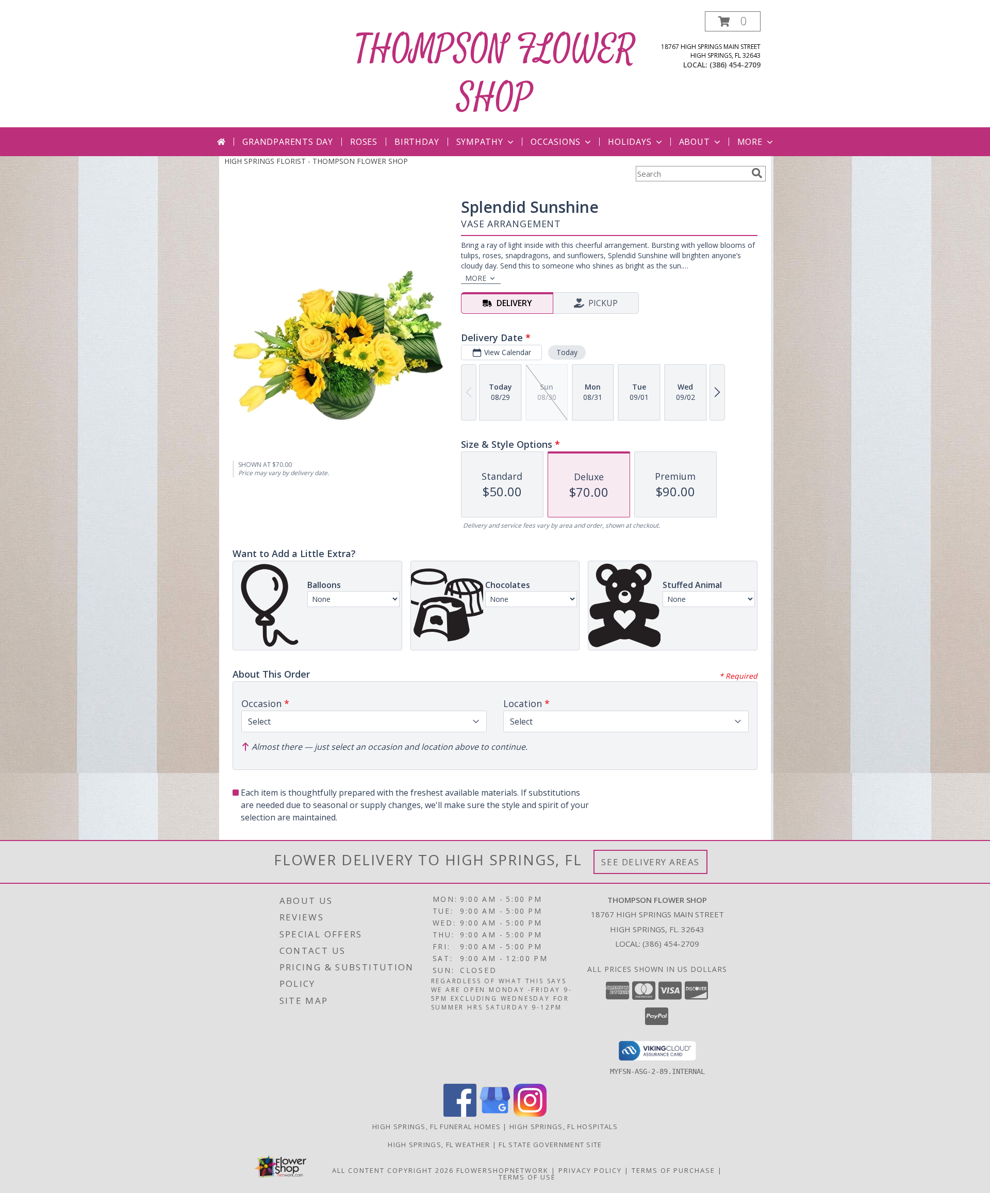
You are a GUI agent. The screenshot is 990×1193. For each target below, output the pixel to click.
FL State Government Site (550, 1144)
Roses (363, 141)
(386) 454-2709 (735, 65)
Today (567, 352)
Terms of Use (527, 1177)
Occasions (556, 141)
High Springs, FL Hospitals (563, 1126)
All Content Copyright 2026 (393, 1170)
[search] (757, 173)
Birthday (416, 141)
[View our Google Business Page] (495, 1114)
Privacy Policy (590, 1170)
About (694, 141)
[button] (733, 21)
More (750, 141)
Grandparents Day (287, 141)
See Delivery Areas (650, 862)
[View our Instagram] (530, 1114)
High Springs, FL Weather (439, 1144)
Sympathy (479, 141)
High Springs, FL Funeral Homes (436, 1126)
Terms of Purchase (673, 1170)
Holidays (629, 141)
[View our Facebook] (459, 1114)
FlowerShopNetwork (502, 1170)
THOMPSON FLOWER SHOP (495, 74)
